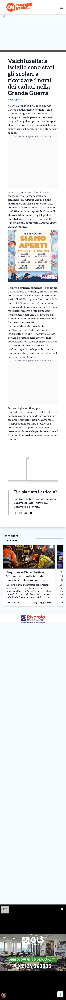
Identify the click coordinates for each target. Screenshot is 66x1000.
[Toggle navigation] (61, 7)
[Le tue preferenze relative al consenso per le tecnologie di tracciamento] (60, 994)
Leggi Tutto (45, 602)
